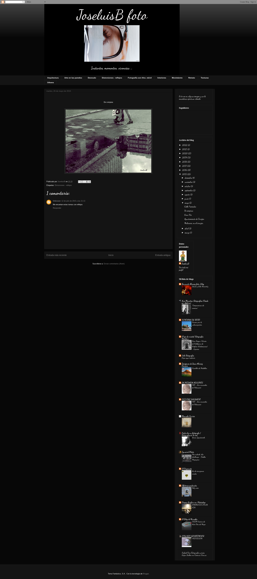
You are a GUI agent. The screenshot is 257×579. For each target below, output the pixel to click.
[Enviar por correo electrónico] (79, 181)
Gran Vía (188, 215)
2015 (184, 174)
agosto (187, 194)
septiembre (189, 190)
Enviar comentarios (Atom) (114, 264)
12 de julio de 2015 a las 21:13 (73, 201)
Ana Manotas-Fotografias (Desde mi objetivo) (195, 302)
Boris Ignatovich (198, 437)
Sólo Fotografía (188, 355)
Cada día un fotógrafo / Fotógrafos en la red (191, 434)
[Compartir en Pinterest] (89, 181)
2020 (185, 153)
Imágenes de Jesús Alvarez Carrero (192, 364)
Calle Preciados (190, 206)
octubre (188, 186)
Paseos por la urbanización (197, 323)
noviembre (189, 182)
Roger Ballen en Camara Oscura (194, 555)
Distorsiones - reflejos (112, 78)
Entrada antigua (162, 255)
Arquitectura (53, 78)
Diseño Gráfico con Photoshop (193, 502)
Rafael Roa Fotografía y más (193, 552)
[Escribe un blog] (82, 181)
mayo (187, 203)
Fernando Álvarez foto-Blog (193, 284)
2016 (184, 170)
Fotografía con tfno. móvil (140, 78)
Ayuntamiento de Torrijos (194, 219)
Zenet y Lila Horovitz (200, 286)
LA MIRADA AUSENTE (192, 382)
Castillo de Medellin (199, 368)
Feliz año (195, 488)
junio (187, 198)
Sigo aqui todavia (188, 358)
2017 (184, 166)
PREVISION (197, 538)
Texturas (205, 78)
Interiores (161, 78)
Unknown (57, 201)
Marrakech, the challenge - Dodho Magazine (199, 457)
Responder (57, 208)
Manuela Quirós (188, 416)
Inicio (111, 255)
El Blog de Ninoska (189, 519)
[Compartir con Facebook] (87, 181)
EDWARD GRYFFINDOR (193, 536)
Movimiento (177, 78)
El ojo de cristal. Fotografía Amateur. (192, 337)
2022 (185, 145)
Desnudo (92, 78)
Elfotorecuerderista (189, 485)
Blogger (146, 574)
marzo (187, 232)
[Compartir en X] (84, 181)
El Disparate (187, 468)
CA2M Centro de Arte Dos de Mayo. (199, 522)
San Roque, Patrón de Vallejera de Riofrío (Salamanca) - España (199, 345)
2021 (184, 149)
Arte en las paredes (73, 78)
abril (187, 228)
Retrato (191, 78)
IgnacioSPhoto (188, 452)
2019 (184, 157)
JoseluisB (185, 263)
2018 (184, 161)
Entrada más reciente (56, 255)
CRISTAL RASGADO (191, 399)
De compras (188, 210)
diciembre (188, 178)
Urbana (50, 82)
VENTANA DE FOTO (191, 320)
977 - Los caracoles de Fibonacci (199, 386)
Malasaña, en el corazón (193, 223)
